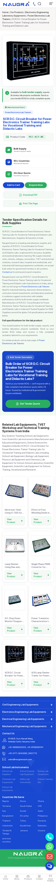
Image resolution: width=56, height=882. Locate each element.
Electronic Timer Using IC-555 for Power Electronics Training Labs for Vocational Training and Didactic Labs (14, 511)
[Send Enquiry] (49, 856)
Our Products (17, 12)
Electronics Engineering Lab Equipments (24, 712)
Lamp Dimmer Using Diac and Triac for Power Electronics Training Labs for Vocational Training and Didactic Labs (15, 566)
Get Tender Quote (30, 403)
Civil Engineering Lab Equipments (20, 704)
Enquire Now (36, 185)
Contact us (7, 272)
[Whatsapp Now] (49, 847)
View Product (11, 520)
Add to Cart (13, 185)
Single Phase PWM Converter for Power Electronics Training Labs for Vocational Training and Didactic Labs (40, 566)
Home (5, 12)
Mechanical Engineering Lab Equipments (24, 726)
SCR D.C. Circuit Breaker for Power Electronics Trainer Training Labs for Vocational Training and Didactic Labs (14, 674)
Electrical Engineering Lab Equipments (23, 719)
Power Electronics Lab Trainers (35, 286)
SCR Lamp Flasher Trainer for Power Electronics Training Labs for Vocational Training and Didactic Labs (41, 674)
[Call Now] (49, 837)
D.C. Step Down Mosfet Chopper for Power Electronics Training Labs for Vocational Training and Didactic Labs (15, 620)
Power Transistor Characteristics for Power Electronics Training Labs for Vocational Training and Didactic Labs (41, 620)
